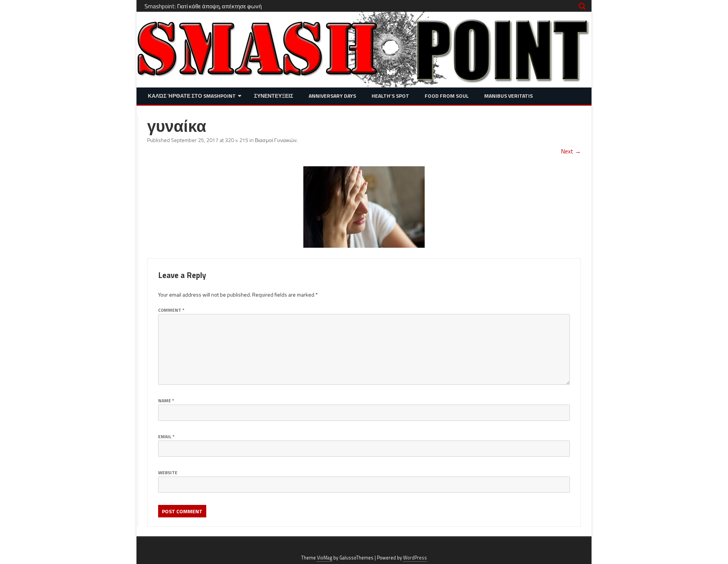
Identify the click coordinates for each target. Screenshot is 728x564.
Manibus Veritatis (508, 96)
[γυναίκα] (364, 207)
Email (166, 436)
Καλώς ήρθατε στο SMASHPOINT (192, 96)
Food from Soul (447, 96)
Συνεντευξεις (273, 96)
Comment (171, 310)
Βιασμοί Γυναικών (276, 140)
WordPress (415, 557)
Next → (571, 151)
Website (167, 472)
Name (166, 400)
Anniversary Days (332, 96)
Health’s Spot (390, 96)
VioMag (324, 557)
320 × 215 (236, 140)
